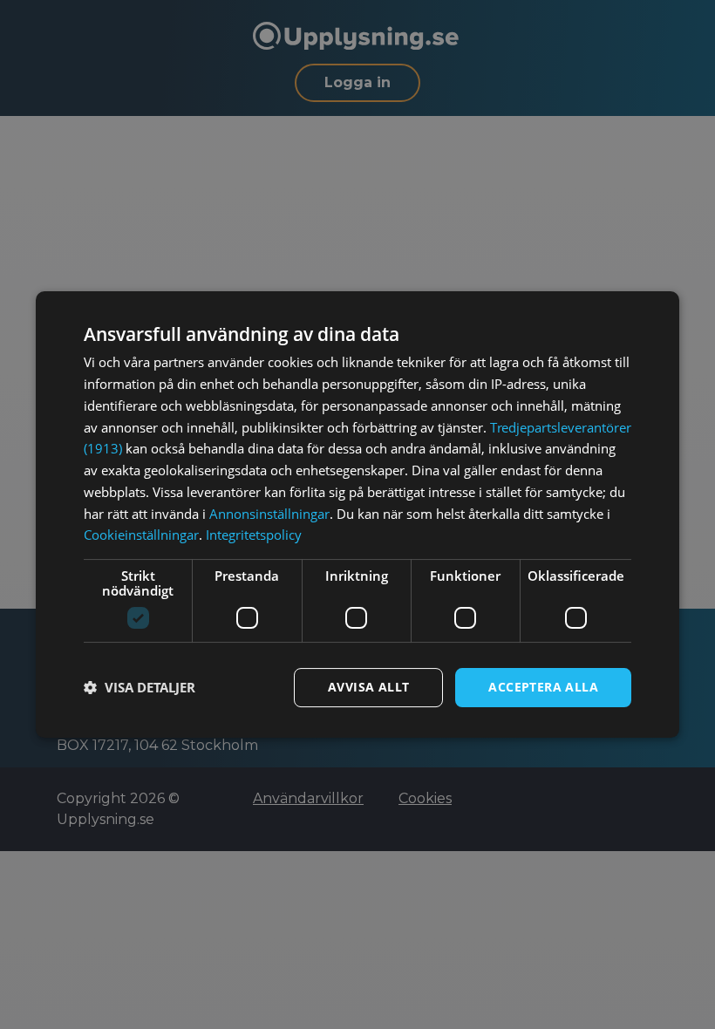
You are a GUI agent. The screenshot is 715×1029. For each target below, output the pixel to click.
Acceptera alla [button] (543, 686)
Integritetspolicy (254, 534)
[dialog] (357, 514)
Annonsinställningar (269, 513)
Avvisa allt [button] (368, 686)
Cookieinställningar (141, 534)
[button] (139, 688)
